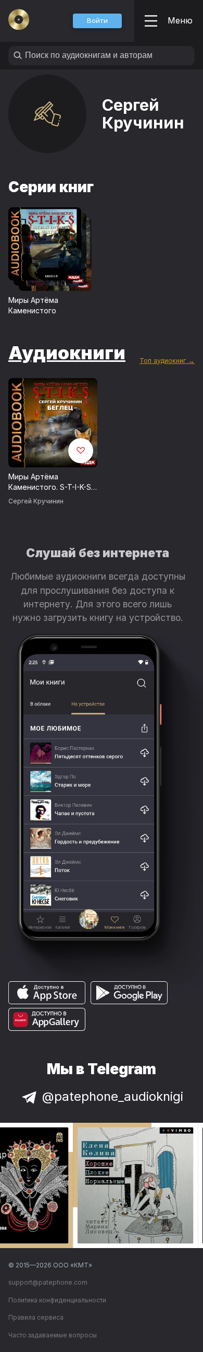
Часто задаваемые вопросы (52, 1335)
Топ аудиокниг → (167, 361)
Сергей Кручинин (36, 501)
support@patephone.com (47, 1282)
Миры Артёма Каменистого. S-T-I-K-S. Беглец (50, 482)
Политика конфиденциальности (57, 1300)
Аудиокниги (66, 352)
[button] (97, 21)
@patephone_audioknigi (112, 1096)
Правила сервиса (36, 1317)
